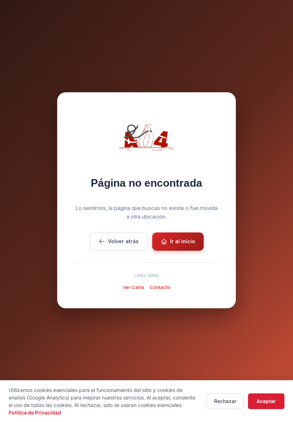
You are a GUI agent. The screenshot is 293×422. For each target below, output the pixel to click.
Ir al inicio (182, 241)
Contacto (160, 287)
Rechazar (225, 401)
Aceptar (266, 401)
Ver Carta (133, 287)
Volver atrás (123, 241)
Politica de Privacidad (35, 412)
